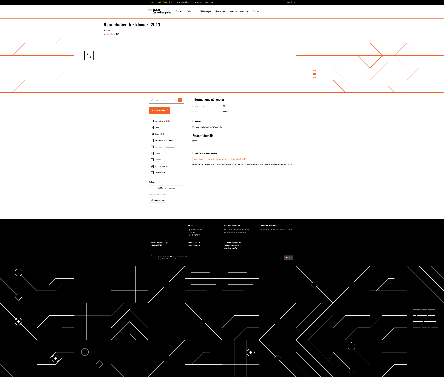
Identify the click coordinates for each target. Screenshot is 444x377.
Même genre (198, 159)
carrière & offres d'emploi (165, 2)
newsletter (198, 2)
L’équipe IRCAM (156, 245)
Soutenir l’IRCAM (194, 242)
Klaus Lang (111, 34)
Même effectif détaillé (238, 159)
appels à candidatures (184, 2)
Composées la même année (217, 159)
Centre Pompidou (194, 245)
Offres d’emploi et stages (160, 242)
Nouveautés (220, 11)
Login (288, 2)
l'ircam (152, 2)
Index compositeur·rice (239, 11)
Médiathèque (205, 11)
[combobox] (166, 100)
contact (256, 11)
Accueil (179, 11)
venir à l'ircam (209, 2)
